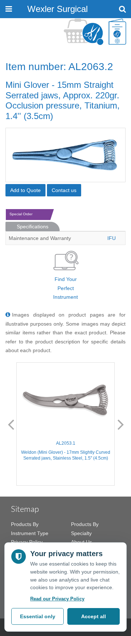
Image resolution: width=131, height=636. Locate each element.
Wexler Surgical (57, 9)
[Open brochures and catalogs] (117, 31)
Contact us (64, 190)
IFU (111, 238)
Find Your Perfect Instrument (65, 288)
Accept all (93, 616)
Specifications (32, 226)
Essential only (37, 616)
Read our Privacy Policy (57, 599)
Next (121, 424)
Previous (11, 424)
